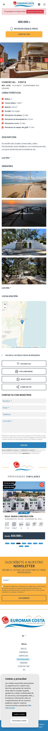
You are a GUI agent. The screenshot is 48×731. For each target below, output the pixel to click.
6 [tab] (35, 543)
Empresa (23, 652)
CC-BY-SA (42, 347)
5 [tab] (29, 543)
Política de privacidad (20, 437)
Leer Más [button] (5, 288)
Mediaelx (39, 727)
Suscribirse (24, 598)
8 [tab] (21, 546)
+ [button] (5, 304)
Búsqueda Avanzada (35, 11)
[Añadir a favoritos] (41, 484)
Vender (23, 662)
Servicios (23, 655)
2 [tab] (13, 543)
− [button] (5, 307)
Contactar (24, 34)
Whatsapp (25, 379)
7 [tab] (41, 543)
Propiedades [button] (23, 659)
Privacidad (39, 724)
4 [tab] (24, 543)
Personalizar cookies (19, 721)
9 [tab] (27, 546)
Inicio (23, 648)
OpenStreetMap (27, 347)
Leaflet (13, 347)
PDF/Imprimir (26, 371)
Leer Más (5, 158)
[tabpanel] (24, 512)
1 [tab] (7, 543)
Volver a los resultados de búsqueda (22, 355)
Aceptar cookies (19, 714)
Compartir (26, 387)
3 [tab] (18, 543)
